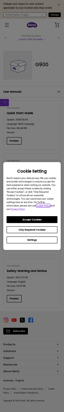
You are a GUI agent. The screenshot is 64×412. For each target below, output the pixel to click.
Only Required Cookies (32, 229)
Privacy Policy (18, 209)
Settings (32, 240)
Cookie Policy (43, 205)
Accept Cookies (32, 219)
